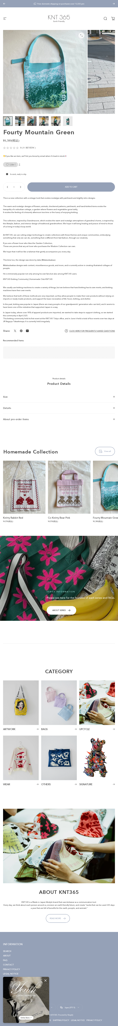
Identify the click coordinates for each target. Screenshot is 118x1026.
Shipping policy (61, 1020)
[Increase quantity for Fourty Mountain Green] (21, 187)
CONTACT (8, 964)
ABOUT (7, 955)
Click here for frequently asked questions (92, 331)
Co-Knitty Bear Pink (59, 517)
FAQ (5, 960)
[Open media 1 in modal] (81, 35)
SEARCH (7, 951)
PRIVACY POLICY (11, 969)
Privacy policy (94, 1020)
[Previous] (4, 3)
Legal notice (78, 1020)
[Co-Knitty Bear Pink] (69, 487)
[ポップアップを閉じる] (45, 980)
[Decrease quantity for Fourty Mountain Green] (6, 187)
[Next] (113, 3)
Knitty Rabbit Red (13, 517)
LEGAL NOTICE (10, 974)
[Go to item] (8, 121)
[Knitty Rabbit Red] (24, 487)
